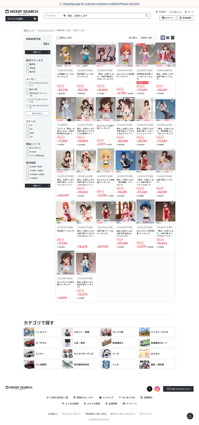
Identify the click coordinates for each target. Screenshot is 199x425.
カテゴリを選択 (15, 18)
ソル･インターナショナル (39, 100)
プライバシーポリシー (71, 414)
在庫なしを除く (66, 37)
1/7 (31, 125)
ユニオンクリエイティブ (39, 106)
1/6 (31, 129)
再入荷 (32, 71)
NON (32, 133)
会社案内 (52, 414)
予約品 (32, 68)
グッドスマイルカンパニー (39, 84)
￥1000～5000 (36, 166)
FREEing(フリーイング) (38, 94)
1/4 (31, 136)
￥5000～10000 (36, 170)
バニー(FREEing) (37, 155)
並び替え (133, 37)
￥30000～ (34, 178)
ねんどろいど (35, 147)
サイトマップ (145, 414)
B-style (33, 151)
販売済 (32, 64)
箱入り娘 (33, 89)
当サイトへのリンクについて (123, 414)
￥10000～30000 (37, 174)
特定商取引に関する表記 (95, 414)
